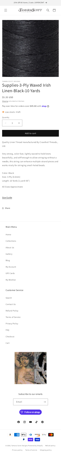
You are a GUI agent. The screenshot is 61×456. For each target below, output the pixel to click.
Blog (8, 260)
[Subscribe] (45, 402)
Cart (8, 343)
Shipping (5, 101)
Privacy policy (17, 450)
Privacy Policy (12, 323)
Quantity (5, 117)
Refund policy (50, 446)
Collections (11, 241)
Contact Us (11, 304)
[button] (6, 10)
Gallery (9, 254)
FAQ (7, 330)
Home (8, 234)
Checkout (10, 336)
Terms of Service (13, 317)
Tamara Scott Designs (19, 446)
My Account (11, 267)
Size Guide (7, 197)
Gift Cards (10, 273)
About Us (10, 247)
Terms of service (31, 450)
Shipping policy (46, 450)
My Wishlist (11, 280)
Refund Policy (12, 310)
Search (9, 298)
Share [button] (7, 208)
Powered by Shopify (35, 446)
